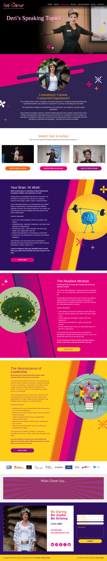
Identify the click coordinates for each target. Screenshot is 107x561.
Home (50, 4)
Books (73, 4)
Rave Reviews (83, 4)
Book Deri (22, 260)
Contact (100, 4)
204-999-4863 (56, 530)
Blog (93, 4)
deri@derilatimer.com (60, 533)
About (56, 4)
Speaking (65, 4)
